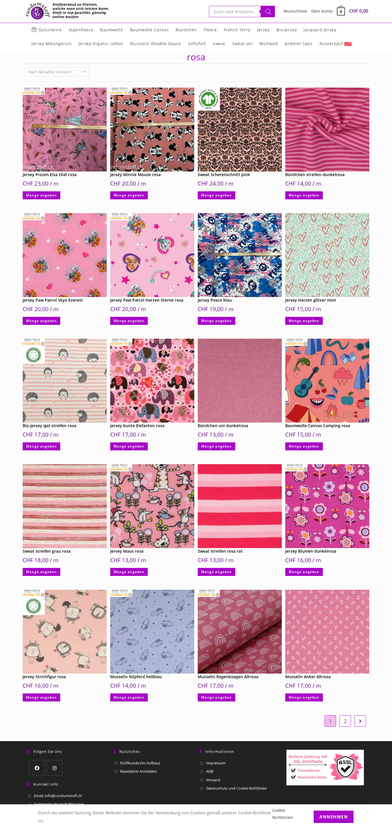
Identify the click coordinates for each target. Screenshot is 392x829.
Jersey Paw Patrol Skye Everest (53, 300)
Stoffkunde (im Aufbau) (140, 763)
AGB (209, 771)
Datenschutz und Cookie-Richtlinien (236, 788)
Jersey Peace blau (215, 300)
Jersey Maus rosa (126, 551)
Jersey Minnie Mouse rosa (135, 174)
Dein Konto (322, 11)
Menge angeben (41, 195)
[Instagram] (54, 768)
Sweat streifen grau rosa (47, 551)
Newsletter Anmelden (138, 771)
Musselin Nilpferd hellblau (136, 676)
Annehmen (333, 816)
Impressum (216, 763)
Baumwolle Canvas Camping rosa (317, 425)
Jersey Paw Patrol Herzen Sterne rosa (146, 300)
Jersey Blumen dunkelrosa (310, 551)
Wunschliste (295, 11)
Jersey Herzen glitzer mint (310, 300)
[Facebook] (37, 768)
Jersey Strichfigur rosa (44, 676)
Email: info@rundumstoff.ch (58, 795)
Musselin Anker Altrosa (308, 676)
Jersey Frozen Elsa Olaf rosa (50, 174)
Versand (213, 779)
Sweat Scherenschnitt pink (224, 174)
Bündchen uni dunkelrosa (223, 425)
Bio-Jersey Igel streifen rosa (49, 425)
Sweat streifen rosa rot (220, 551)
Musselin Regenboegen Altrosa (228, 676)
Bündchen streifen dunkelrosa (315, 174)
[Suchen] (268, 11)
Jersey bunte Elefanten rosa (137, 425)
